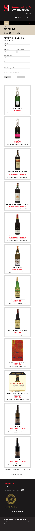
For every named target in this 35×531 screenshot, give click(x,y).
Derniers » (20, 474)
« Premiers (7, 469)
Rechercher (7, 62)
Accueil (6, 27)
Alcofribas (17, 364)
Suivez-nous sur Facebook (12, 490)
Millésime (6, 49)
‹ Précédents (16, 469)
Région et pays (8, 55)
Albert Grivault (17, 269)
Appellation (7, 43)
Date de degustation (9, 68)
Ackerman (17, 110)
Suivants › (13, 474)
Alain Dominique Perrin (17, 175)
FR (27, 13)
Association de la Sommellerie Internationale (11, 502)
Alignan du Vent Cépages (17, 428)
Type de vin (20, 49)
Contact (6, 486)
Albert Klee (17, 301)
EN (30, 13)
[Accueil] (17, 8)
